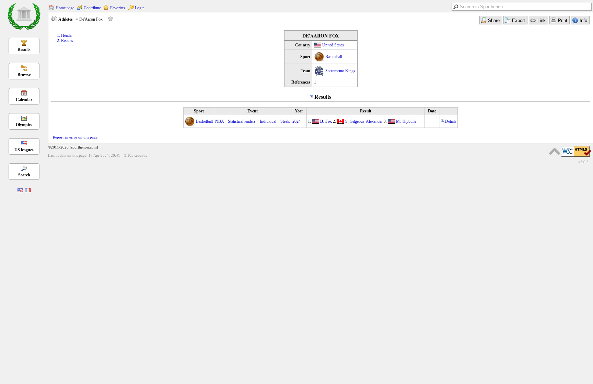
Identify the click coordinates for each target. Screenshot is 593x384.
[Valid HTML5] (576, 157)
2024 (296, 121)
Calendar (24, 99)
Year (299, 111)
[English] (20, 190)
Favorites (117, 8)
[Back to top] (554, 151)
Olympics (24, 124)
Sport (199, 111)
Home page (65, 8)
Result (365, 111)
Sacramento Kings (340, 70)
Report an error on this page (75, 137)
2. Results (65, 40)
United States (333, 45)
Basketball (333, 56)
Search (24, 175)
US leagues (24, 149)
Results (24, 49)
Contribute (92, 8)
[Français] (28, 190)
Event (252, 111)
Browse (24, 74)
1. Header (65, 35)
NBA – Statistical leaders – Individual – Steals (252, 121)
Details (450, 121)
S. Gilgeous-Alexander (364, 121)
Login (139, 8)
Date (432, 111)
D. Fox (326, 121)
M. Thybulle (406, 121)
